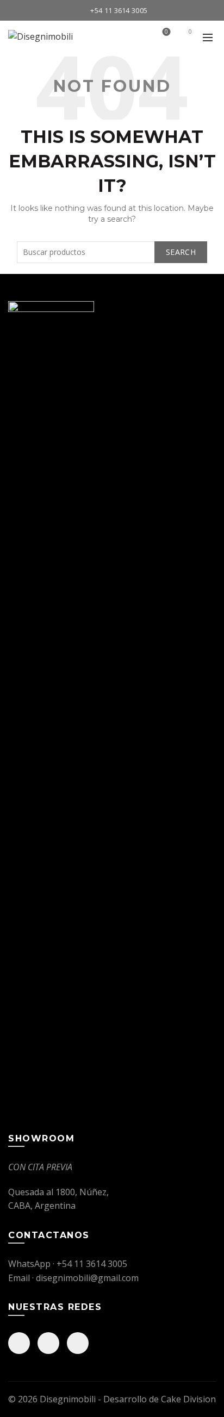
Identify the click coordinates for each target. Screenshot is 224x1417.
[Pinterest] (78, 1343)
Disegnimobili (68, 1399)
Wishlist (166, 32)
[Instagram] (48, 1343)
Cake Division (188, 1399)
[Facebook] (19, 1343)
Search (181, 252)
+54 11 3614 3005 (118, 10)
